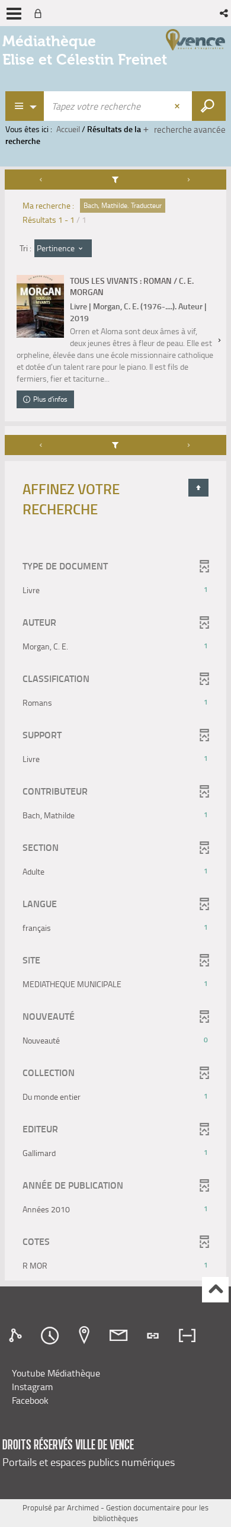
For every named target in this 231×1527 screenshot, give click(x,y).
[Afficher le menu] (14, 13)
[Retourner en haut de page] (198, 488)
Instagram (32, 1386)
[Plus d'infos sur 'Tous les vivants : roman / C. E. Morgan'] (40, 306)
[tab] (17, 1335)
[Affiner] (115, 179)
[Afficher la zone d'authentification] (40, 13)
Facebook (30, 1400)
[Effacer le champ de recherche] (178, 106)
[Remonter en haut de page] (215, 1289)
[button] (225, 13)
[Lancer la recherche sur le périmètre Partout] (209, 106)
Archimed (83, 1507)
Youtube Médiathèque (56, 1372)
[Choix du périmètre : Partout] (24, 106)
